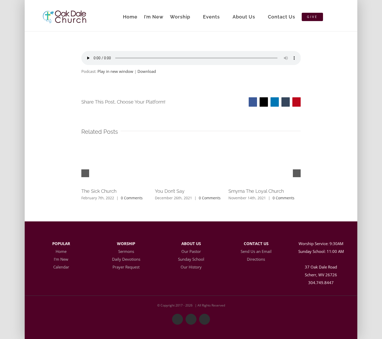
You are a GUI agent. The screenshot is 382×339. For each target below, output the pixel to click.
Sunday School (191, 259)
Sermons (126, 251)
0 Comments (132, 197)
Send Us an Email (256, 251)
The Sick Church (98, 191)
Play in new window (115, 71)
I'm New (61, 259)
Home (61, 251)
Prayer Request (126, 267)
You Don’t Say (170, 191)
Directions (256, 259)
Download (146, 71)
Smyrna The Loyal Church (256, 191)
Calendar (61, 267)
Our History (191, 267)
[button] (331, 15)
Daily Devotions (126, 259)
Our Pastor (191, 251)
